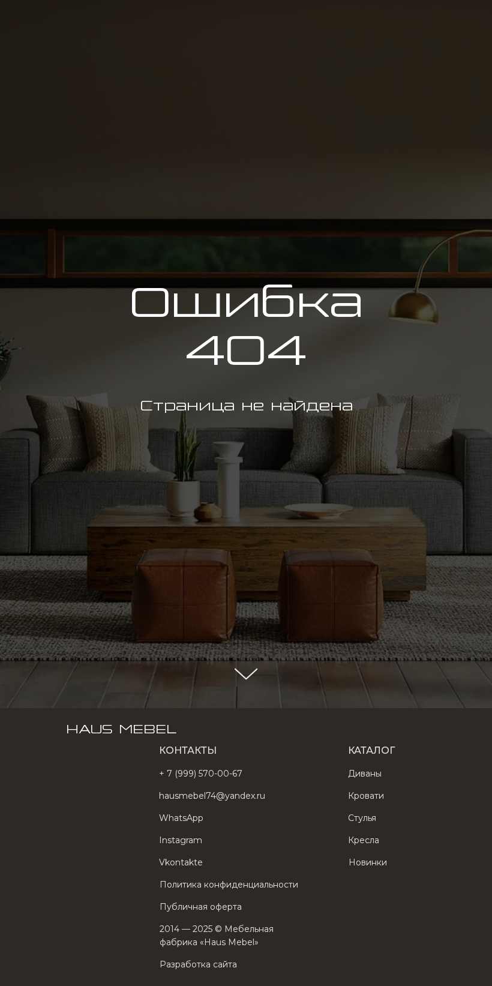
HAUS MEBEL (121, 18)
